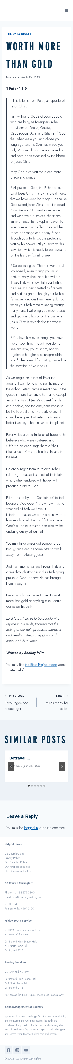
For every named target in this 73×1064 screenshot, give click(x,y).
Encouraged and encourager (16, 702)
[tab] (29, 786)
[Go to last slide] (11, 766)
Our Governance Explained (19, 871)
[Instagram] (17, 1050)
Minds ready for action (57, 702)
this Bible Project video (41, 664)
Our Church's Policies (16, 862)
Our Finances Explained (17, 867)
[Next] (62, 766)
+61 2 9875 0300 (24, 892)
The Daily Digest (19, 34)
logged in (31, 827)
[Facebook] (8, 1050)
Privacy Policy (12, 858)
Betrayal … (19, 758)
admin (13, 77)
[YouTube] (26, 1050)
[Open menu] (66, 11)
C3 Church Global (15, 854)
